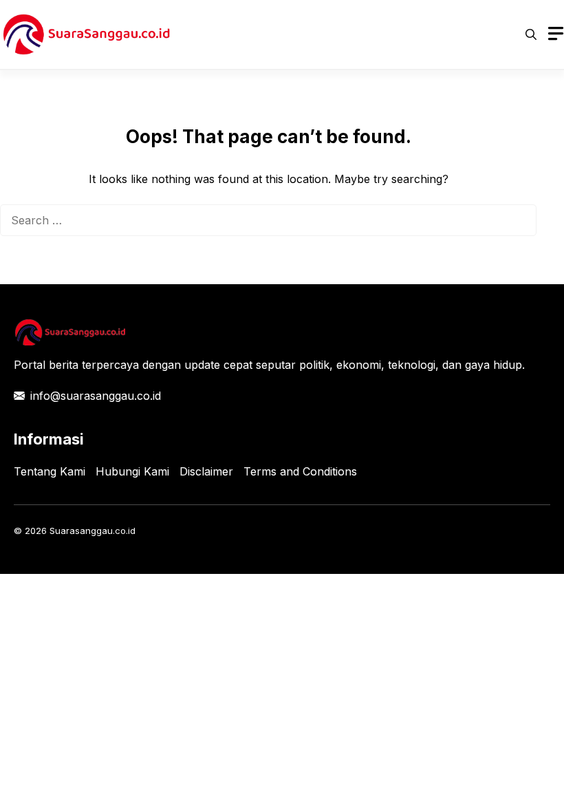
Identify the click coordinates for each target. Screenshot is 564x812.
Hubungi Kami (132, 471)
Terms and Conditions (300, 471)
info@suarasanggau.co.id (95, 396)
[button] (530, 34)
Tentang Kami (49, 471)
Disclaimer (206, 471)
